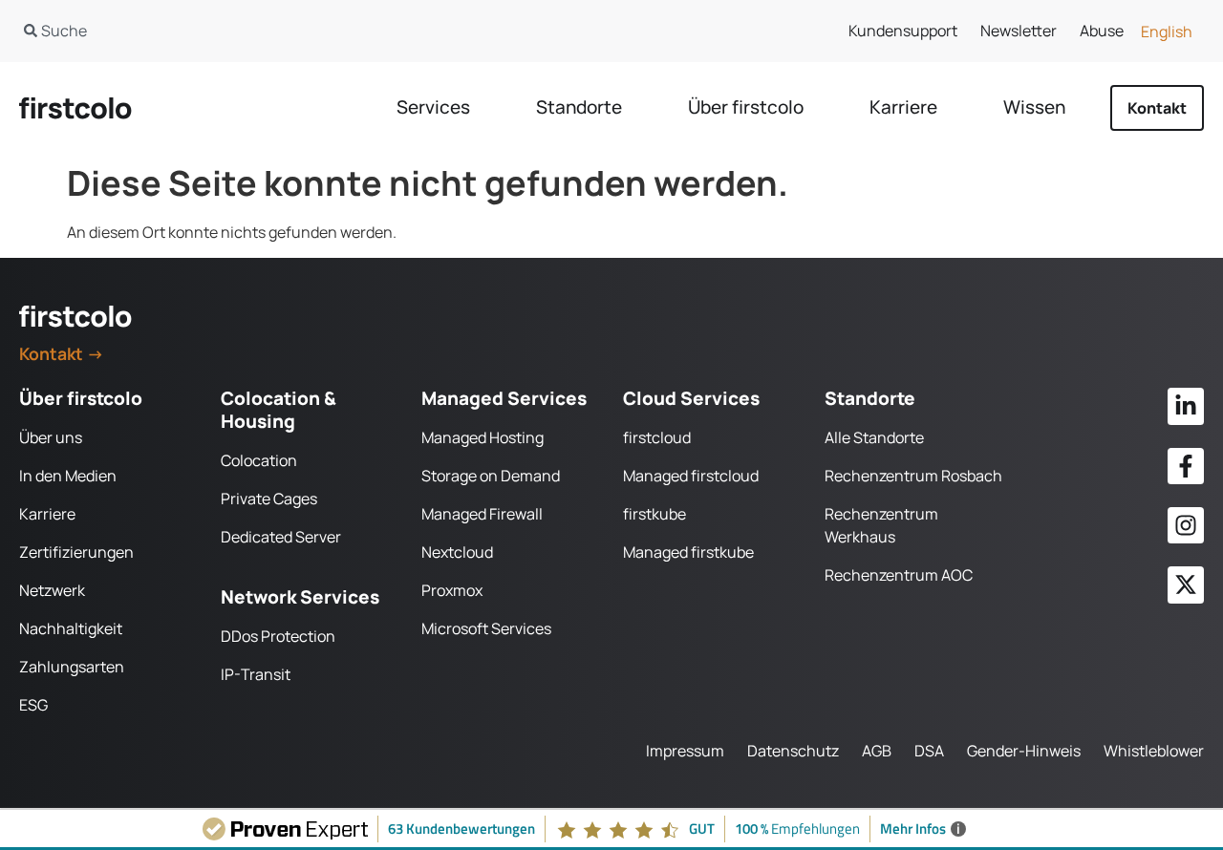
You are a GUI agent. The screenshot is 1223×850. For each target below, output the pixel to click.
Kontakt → (61, 353)
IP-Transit (255, 674)
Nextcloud (457, 552)
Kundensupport (902, 30)
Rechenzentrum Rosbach (913, 475)
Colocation (259, 460)
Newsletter (1018, 30)
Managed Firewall (482, 513)
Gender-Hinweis (1024, 750)
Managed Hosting (482, 437)
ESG (33, 704)
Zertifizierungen (76, 552)
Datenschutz (793, 750)
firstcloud (657, 437)
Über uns (50, 437)
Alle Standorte (874, 437)
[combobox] (295, 30)
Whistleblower (1154, 750)
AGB (876, 750)
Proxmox (452, 590)
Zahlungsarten (71, 666)
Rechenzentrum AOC (899, 574)
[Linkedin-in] (1186, 406)
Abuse (1102, 30)
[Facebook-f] (1186, 466)
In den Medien (68, 475)
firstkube (654, 513)
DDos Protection (278, 636)
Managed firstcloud (691, 475)
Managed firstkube (688, 552)
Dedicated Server (281, 536)
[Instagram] (1186, 525)
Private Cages (269, 498)
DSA (929, 750)
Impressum (685, 750)
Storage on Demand (490, 475)
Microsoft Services (486, 628)
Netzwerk (52, 590)
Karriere (47, 513)
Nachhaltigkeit (70, 628)
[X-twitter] (1186, 584)
